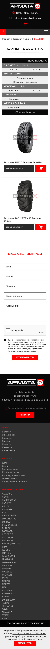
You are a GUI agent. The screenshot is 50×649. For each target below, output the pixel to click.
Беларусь (13, 99)
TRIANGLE (7, 612)
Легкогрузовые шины (13, 475)
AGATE (5, 497)
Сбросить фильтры (25, 112)
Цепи (4, 462)
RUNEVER (7, 590)
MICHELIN (7, 574)
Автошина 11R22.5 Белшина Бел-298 (23, 162)
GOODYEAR (7, 537)
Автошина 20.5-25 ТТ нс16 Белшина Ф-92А (22, 219)
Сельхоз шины (9, 478)
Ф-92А (36, 90)
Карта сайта (8, 450)
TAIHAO (6, 602)
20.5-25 (36, 69)
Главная (6, 38)
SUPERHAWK (8, 599)
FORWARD (7, 531)
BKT (4, 512)
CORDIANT (7, 521)
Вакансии (7, 438)
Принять (25, 643)
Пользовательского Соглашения (29, 633)
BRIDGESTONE (9, 515)
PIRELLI (5, 587)
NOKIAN (6, 581)
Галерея (6, 441)
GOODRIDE (7, 534)
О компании (8, 434)
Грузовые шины (25, 78)
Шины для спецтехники (25, 82)
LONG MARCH (9, 562)
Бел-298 (13, 90)
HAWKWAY (7, 540)
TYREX (5, 615)
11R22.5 (13, 69)
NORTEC (6, 584)
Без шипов (13, 107)
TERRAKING (7, 605)
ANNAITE (6, 503)
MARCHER (7, 565)
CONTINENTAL (9, 518)
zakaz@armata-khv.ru (27, 18)
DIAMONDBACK (9, 524)
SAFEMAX (7, 593)
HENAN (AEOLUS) (11, 543)
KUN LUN (6, 553)
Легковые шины (10, 472)
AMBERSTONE (9, 500)
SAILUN (5, 596)
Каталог (17, 38)
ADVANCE (7, 493)
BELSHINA (7, 509)
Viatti (5, 618)
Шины (28, 38)
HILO (4, 546)
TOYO (5, 609)
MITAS (5, 578)
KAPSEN (6, 549)
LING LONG (7, 559)
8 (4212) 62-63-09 (27, 12)
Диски (5, 465)
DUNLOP (6, 528)
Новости (6, 444)
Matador (6, 568)
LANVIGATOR (8, 556)
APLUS (5, 506)
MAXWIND (7, 571)
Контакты (7, 447)
